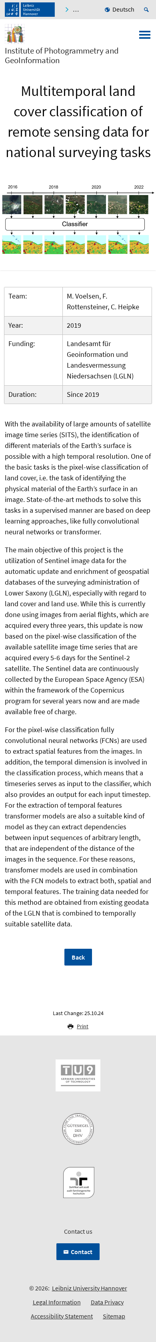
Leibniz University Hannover (89, 1288)
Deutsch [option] (123, 9)
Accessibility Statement (62, 1316)
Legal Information (57, 1302)
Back (78, 957)
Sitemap (114, 1316)
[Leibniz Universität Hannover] (30, 9)
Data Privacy (107, 1302)
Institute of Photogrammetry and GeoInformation (62, 55)
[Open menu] (144, 37)
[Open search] (147, 9)
